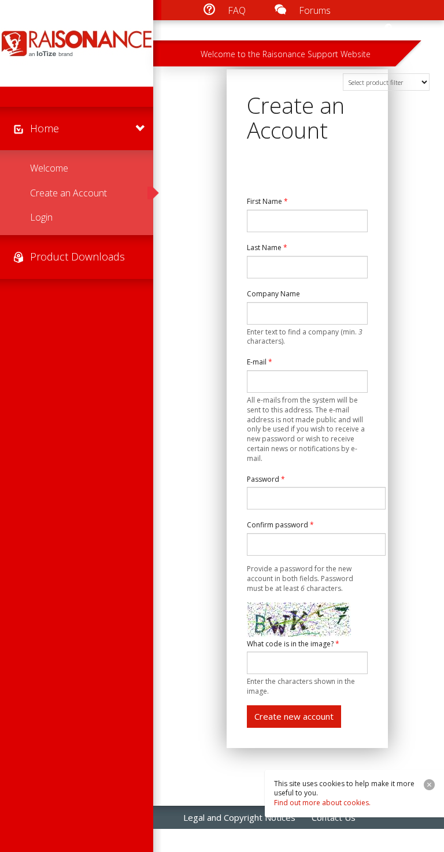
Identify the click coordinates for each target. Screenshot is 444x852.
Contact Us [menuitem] (334, 817)
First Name (267, 201)
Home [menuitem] (44, 128)
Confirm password (280, 525)
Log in (417, 30)
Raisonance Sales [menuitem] (217, 840)
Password (266, 479)
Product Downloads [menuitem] (77, 256)
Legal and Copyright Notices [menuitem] (239, 817)
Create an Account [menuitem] (68, 193)
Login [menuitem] (41, 217)
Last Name (267, 247)
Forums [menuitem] (315, 10)
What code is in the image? (293, 644)
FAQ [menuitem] (237, 10)
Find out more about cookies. (322, 803)
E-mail (259, 362)
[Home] (76, 43)
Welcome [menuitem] (49, 168)
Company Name (273, 294)
